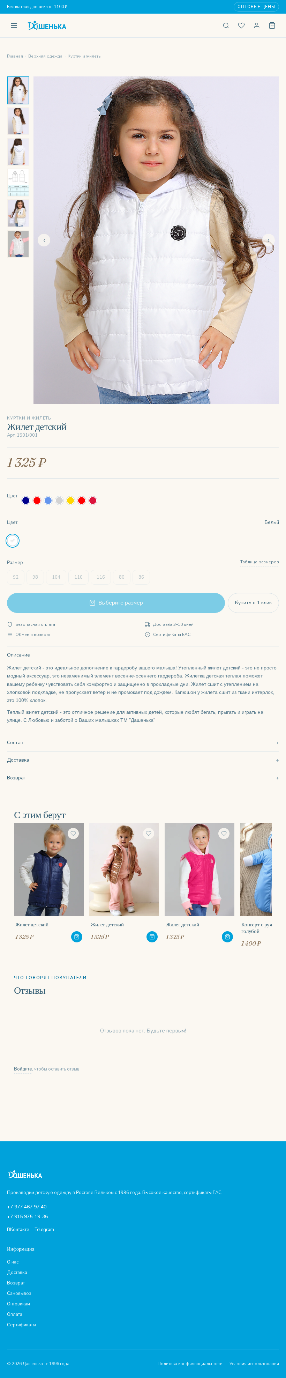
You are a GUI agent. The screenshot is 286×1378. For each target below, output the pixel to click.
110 (78, 577)
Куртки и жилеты (84, 56)
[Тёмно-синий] (25, 500)
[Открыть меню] (14, 25)
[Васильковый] (48, 500)
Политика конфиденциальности (190, 1363)
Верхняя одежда (45, 56)
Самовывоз (19, 1293)
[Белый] (12, 540)
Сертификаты (21, 1325)
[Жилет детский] (49, 882)
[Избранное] (241, 25)
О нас (12, 1262)
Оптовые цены (256, 6)
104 (56, 577)
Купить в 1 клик (253, 602)
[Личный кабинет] (257, 25)
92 (15, 577)
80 (122, 577)
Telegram (44, 1230)
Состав (15, 742)
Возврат (16, 778)
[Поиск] (226, 25)
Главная (15, 56)
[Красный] (37, 500)
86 (141, 577)
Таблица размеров (259, 562)
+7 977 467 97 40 (26, 1206)
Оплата (14, 1314)
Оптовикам (18, 1304)
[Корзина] (272, 25)
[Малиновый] (92, 500)
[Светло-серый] (59, 500)
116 (101, 577)
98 (35, 577)
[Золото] (70, 500)
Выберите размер (120, 602)
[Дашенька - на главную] (120, 25)
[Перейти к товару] (76, 936)
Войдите (23, 1069)
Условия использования (254, 1363)
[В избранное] (73, 833)
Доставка (18, 760)
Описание (18, 655)
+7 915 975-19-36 (27, 1216)
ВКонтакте (18, 1230)
